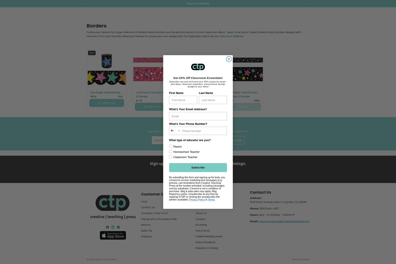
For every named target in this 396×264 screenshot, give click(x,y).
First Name (176, 93)
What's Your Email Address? (188, 109)
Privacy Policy (197, 199)
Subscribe (198, 167)
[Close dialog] (229, 59)
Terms (211, 199)
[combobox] (175, 131)
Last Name (206, 93)
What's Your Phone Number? (188, 124)
